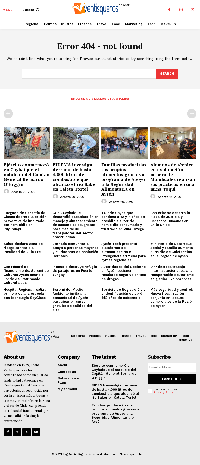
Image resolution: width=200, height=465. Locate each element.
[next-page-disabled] (191, 113)
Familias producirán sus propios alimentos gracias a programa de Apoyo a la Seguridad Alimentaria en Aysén (123, 179)
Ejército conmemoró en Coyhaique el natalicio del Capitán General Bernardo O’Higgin (26, 174)
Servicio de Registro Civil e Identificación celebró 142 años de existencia (123, 294)
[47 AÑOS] (25, 338)
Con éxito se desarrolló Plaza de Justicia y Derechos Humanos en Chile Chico (170, 219)
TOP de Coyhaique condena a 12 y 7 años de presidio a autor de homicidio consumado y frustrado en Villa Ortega (123, 221)
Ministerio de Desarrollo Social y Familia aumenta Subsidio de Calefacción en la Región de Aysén (171, 250)
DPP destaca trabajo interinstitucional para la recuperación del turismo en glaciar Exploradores (172, 273)
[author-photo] (7, 192)
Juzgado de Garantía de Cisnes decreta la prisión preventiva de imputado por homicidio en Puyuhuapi (25, 221)
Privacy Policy (163, 392)
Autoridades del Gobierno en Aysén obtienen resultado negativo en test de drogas (123, 273)
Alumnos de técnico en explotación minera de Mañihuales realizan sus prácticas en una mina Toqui (172, 177)
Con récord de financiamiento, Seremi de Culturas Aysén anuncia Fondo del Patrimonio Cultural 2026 (26, 275)
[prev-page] (8, 113)
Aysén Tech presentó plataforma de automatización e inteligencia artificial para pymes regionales (123, 252)
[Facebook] (169, 9)
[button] (31, 10)
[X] (192, 9)
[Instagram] (181, 9)
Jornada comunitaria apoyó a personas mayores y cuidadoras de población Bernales (75, 250)
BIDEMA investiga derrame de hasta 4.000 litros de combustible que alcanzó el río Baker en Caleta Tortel (75, 177)
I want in (169, 379)
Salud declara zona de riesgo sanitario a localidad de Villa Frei (23, 248)
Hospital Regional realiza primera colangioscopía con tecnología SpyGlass (25, 294)
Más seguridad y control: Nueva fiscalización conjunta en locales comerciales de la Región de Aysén (172, 298)
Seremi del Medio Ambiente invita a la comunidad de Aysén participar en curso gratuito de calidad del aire (72, 300)
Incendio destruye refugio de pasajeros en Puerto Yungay (75, 271)
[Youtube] (36, 432)
